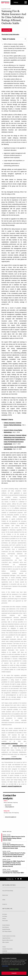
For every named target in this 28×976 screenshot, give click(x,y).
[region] (14, 965)
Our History (4, 916)
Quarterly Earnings (6, 929)
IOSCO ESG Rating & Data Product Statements (11, 953)
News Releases (5, 927)
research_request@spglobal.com (11, 786)
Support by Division (6, 938)
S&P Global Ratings (9, 885)
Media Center (5, 895)
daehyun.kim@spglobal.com (10, 817)
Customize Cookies (14, 969)
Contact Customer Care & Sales (8, 936)
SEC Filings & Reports (6, 931)
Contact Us (4, 904)
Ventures (4, 918)
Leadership (4, 951)
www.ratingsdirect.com (20, 746)
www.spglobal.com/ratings (9, 743)
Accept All (14, 973)
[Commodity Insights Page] (16, 879)
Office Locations (5, 942)
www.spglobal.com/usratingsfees (11, 758)
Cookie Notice (5, 966)
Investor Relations (6, 925)
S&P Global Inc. (7, 908)
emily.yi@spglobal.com (9, 806)
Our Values (4, 914)
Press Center (5, 920)
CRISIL (3, 899)
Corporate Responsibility (7, 948)
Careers (4, 946)
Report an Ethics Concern (7, 940)
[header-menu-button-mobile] (25, 2)
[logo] (5, 2)
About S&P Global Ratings (7, 890)
